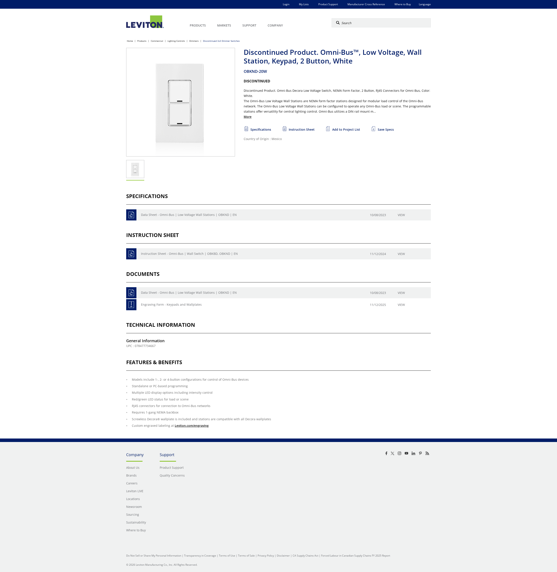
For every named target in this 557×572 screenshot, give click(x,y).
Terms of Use (227, 555)
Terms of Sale (246, 555)
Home (130, 40)
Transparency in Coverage (200, 555)
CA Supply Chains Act (305, 555)
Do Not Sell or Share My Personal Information (153, 555)
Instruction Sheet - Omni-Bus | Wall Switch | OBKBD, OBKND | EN (189, 254)
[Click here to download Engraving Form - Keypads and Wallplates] (131, 304)
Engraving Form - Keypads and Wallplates (171, 304)
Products (141, 40)
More (248, 117)
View (401, 215)
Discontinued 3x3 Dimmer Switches (221, 40)
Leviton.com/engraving (192, 426)
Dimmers (194, 40)
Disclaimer (283, 555)
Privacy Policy (266, 555)
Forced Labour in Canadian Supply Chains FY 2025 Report (355, 555)
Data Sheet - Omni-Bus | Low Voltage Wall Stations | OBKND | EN (189, 215)
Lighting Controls (176, 40)
